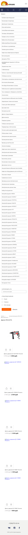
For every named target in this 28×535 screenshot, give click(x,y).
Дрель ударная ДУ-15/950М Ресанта (13, 392)
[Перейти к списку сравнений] (14, 10)
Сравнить (10, 350)
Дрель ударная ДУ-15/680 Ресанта (13, 469)
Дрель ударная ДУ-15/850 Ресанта (13, 431)
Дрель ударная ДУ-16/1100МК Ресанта (13, 353)
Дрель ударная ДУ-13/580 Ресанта (13, 508)
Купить (6, 350)
